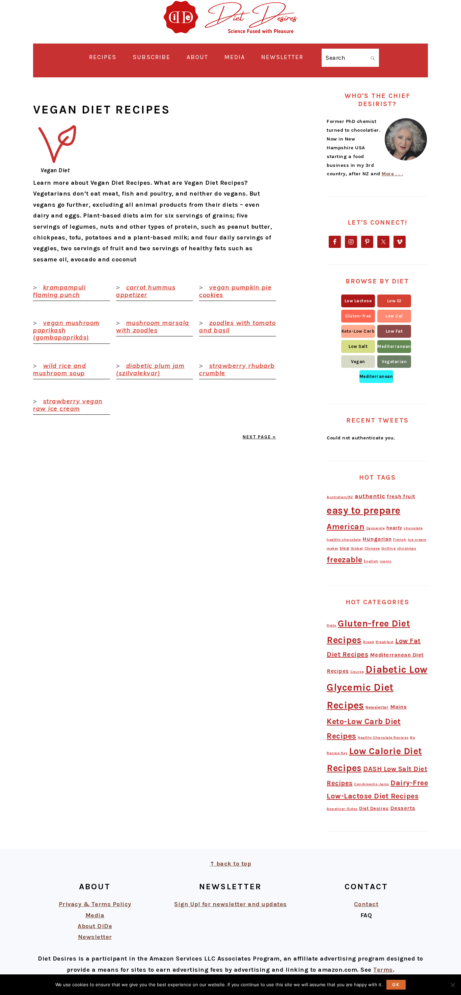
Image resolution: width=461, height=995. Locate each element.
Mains (398, 707)
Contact (366, 904)
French (399, 539)
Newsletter (376, 707)
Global (357, 548)
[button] (358, 301)
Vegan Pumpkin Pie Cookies (235, 291)
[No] (452, 984)
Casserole (375, 528)
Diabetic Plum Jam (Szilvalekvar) (150, 369)
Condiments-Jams (371, 784)
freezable (344, 559)
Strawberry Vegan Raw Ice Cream (68, 404)
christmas (406, 548)
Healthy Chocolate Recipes (383, 737)
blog (344, 548)
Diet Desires (373, 808)
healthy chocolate (344, 539)
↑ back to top (230, 863)
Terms (383, 969)
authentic (370, 496)
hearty (394, 528)
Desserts (402, 808)
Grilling (388, 548)
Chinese (372, 548)
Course (357, 671)
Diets (331, 625)
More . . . (392, 174)
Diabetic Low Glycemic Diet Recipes (377, 687)
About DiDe (95, 926)
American (345, 526)
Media (95, 915)
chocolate (413, 528)
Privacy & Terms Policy (95, 904)
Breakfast (385, 642)
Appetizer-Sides (342, 809)
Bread (368, 642)
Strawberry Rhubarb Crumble (237, 369)
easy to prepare (364, 510)
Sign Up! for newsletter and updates (230, 904)
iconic (385, 561)
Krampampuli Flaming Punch (59, 291)
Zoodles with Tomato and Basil (237, 326)
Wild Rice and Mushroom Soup (59, 369)
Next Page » (259, 436)
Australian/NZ (340, 497)
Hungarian (377, 539)
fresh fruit (401, 496)
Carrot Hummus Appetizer (145, 291)
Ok (396, 984)
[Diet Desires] (230, 38)
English (371, 561)
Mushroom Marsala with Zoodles (152, 326)
